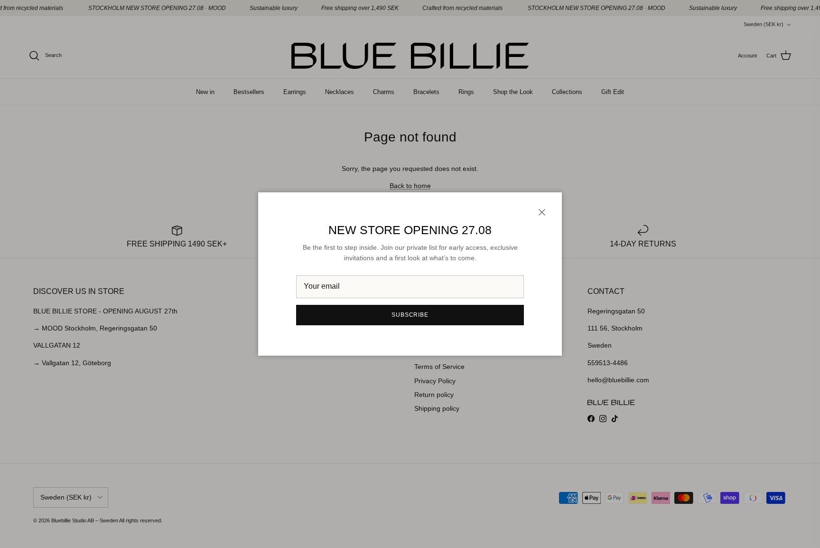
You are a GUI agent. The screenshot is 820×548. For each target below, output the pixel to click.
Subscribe (410, 315)
